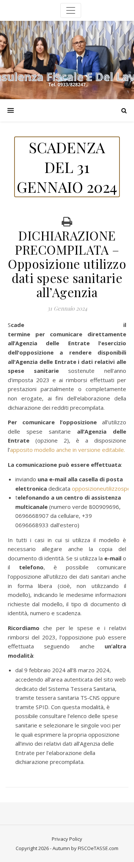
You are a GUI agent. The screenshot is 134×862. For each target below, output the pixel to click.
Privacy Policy (67, 839)
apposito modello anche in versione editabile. (67, 449)
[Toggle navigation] (70, 10)
